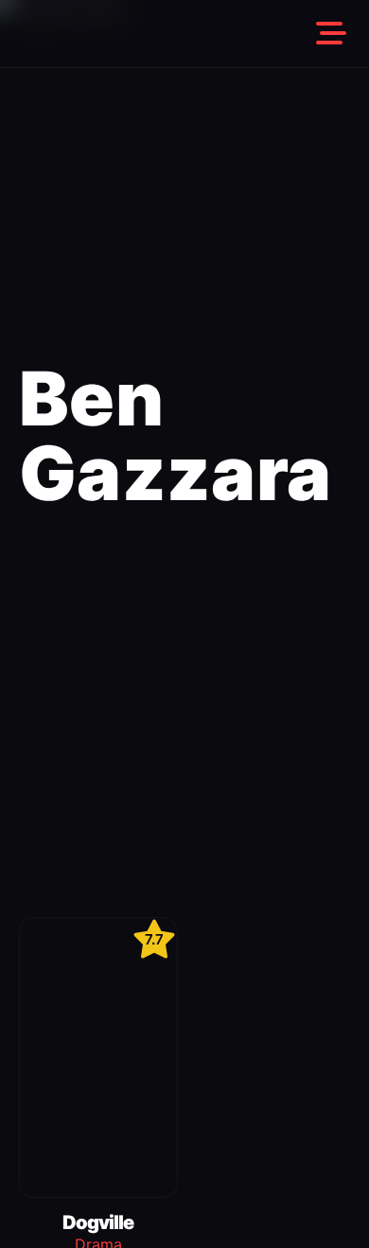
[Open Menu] (331, 34)
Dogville (97, 1222)
